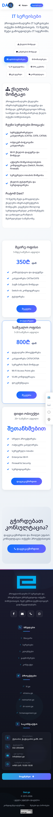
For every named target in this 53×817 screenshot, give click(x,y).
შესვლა (25, 5)
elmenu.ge (28, 693)
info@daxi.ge (18, 756)
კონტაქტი (28, 664)
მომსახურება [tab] (40, 59)
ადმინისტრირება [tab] (16, 59)
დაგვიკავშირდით (27, 481)
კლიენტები (28, 651)
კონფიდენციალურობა (14, 805)
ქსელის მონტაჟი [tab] (27, 44)
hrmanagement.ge (28, 713)
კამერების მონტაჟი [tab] (27, 51)
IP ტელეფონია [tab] (17, 67)
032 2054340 (18, 747)
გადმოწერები (28, 658)
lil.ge (28, 686)
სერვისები (28, 644)
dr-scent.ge (28, 706)
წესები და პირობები (39, 805)
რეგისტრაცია (37, 5)
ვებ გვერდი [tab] (16, 74)
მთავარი (28, 638)
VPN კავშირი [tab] (38, 67)
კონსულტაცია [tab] (37, 74)
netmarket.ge (28, 699)
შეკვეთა (26, 308)
